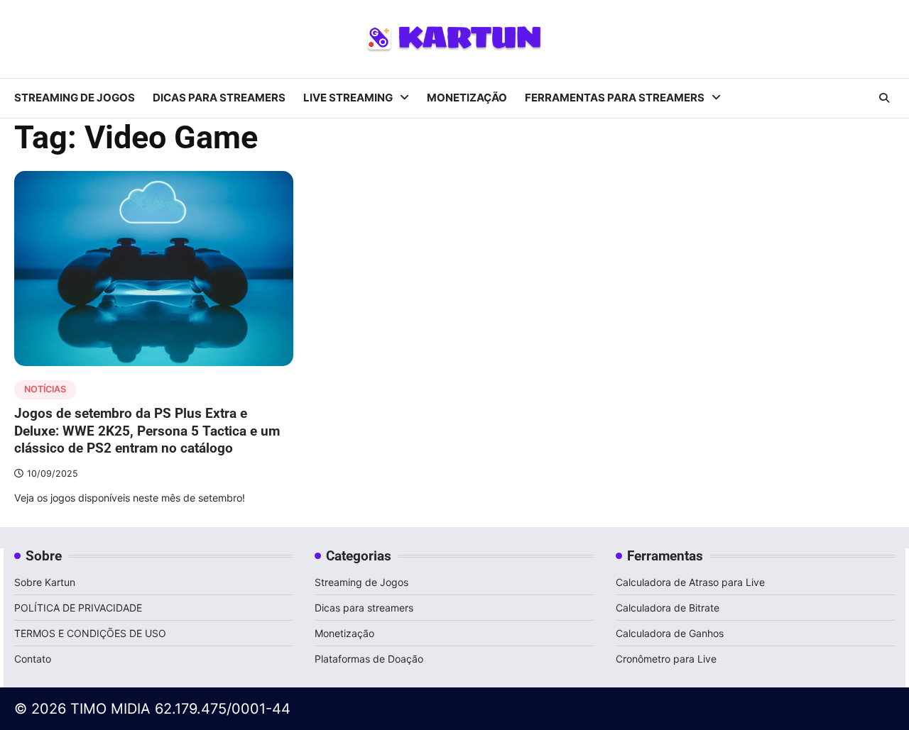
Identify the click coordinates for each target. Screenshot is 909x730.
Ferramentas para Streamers (614, 97)
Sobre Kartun (44, 582)
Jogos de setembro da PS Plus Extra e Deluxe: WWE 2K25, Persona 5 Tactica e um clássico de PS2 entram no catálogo (147, 430)
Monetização (467, 97)
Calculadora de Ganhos (670, 633)
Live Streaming (348, 97)
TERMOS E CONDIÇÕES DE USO (90, 633)
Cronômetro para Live (666, 659)
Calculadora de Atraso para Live (690, 582)
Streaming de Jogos (74, 97)
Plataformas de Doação (369, 659)
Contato (32, 659)
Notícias (45, 389)
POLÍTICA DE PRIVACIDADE (79, 608)
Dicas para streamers (219, 97)
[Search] (884, 98)
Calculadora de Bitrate (667, 608)
